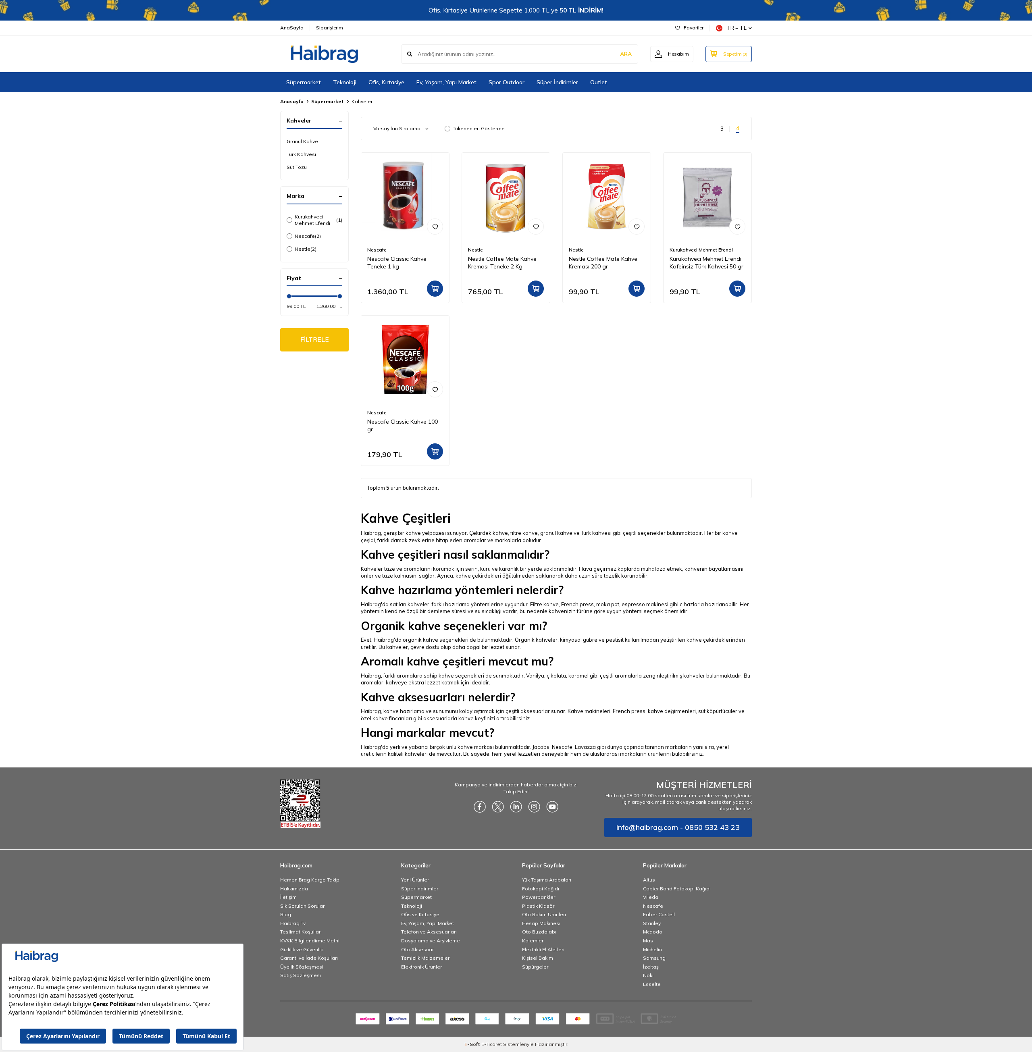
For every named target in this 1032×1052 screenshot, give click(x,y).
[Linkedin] (516, 807)
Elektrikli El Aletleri (543, 949)
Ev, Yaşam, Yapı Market (446, 82)
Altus (649, 880)
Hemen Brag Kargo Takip (309, 880)
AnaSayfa (292, 28)
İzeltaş (651, 967)
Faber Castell (659, 914)
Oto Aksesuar (417, 949)
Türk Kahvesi (301, 154)
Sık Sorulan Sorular (302, 906)
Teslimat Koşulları (301, 932)
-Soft (472, 1044)
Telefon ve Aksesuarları (429, 932)
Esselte (652, 984)
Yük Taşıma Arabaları (546, 880)
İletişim (288, 897)
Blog (285, 914)
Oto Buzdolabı (539, 932)
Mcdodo (652, 932)
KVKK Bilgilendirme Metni (309, 941)
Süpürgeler (535, 967)
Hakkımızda (294, 889)
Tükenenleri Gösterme (479, 128)
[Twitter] (498, 807)
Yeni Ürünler (415, 880)
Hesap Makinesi (541, 923)
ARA (626, 54)
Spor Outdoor (506, 82)
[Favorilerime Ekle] (435, 226)
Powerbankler (538, 897)
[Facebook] (480, 807)
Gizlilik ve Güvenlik (301, 949)
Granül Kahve (302, 141)
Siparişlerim (329, 28)
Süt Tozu (297, 167)
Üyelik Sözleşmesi (301, 967)
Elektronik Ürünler (421, 967)
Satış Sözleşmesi (300, 975)
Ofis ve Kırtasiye (420, 914)
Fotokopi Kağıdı (540, 889)
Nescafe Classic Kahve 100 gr (402, 425)
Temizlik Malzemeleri (426, 958)
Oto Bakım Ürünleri (544, 914)
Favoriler (693, 28)
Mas (648, 941)
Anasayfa (292, 101)
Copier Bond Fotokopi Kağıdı (677, 889)
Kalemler (532, 941)
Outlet (598, 82)
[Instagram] (534, 807)
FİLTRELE (314, 339)
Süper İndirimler (557, 82)
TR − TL (736, 28)
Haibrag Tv (293, 923)
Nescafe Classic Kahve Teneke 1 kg (397, 262)
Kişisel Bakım (537, 958)
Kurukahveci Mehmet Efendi (318, 220)
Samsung (654, 958)
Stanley (652, 923)
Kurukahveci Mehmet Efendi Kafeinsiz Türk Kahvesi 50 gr (706, 262)
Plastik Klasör (538, 906)
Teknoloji (344, 82)
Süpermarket (303, 82)
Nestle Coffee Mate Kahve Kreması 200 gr (603, 262)
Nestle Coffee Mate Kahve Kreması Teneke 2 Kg (502, 262)
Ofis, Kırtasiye (386, 82)
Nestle (305, 249)
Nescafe (308, 236)
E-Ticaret (491, 1044)
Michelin (652, 949)
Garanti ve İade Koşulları (309, 958)
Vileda (650, 897)
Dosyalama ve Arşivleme (430, 941)
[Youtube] (552, 807)
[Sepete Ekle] (435, 289)
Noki (648, 975)
